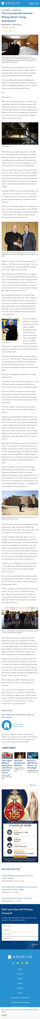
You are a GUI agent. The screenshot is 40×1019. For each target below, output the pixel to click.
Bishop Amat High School (8, 714)
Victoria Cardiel (6, 775)
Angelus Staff (18, 768)
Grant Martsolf (31, 770)
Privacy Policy (27, 1010)
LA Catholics (16, 10)
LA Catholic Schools (20, 714)
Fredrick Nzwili (6, 892)
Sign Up (34, 944)
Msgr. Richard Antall (7, 881)
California (6, 10)
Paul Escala (9, 717)
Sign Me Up (5, 942)
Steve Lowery (6, 24)
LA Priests (28, 714)
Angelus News (16, 25)
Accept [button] (4, 1015)
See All (33, 785)
